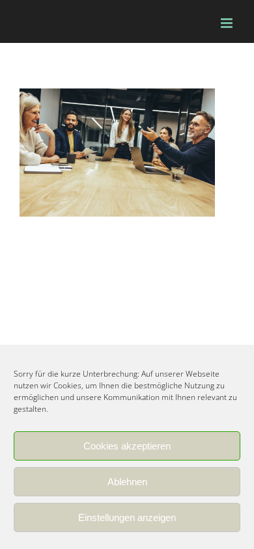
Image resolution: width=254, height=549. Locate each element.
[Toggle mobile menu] (227, 23)
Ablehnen (127, 481)
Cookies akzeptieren (127, 445)
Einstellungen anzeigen (127, 517)
